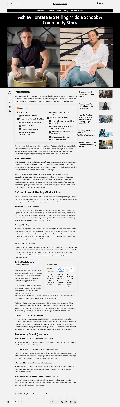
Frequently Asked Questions (58, 117)
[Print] (10, 111)
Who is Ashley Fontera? (29, 115)
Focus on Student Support (30, 129)
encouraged (20, 288)
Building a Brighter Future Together (59, 113)
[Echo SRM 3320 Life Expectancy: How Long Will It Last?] (51, 269)
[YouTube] (100, 3)
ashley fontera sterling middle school (35, 394)
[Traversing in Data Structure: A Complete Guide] (61, 269)
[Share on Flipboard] (66, 402)
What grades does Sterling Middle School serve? (61, 122)
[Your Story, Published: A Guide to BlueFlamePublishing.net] (105, 133)
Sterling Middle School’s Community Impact (28, 133)
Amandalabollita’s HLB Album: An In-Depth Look (86, 106)
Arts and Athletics (28, 126)
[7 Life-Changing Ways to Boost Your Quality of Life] (105, 144)
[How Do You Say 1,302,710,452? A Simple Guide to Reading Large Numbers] (105, 119)
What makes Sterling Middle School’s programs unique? (59, 138)
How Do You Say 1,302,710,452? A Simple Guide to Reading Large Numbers (85, 119)
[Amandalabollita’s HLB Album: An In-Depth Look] (105, 106)
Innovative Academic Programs (31, 122)
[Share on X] (10, 102)
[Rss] (102, 3)
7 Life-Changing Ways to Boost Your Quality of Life (87, 144)
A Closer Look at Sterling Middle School (31, 119)
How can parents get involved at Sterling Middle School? (61, 127)
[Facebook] (98, 3)
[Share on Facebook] (10, 98)
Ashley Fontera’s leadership (55, 146)
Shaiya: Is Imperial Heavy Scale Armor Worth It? (86, 94)
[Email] (10, 107)
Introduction (23, 112)
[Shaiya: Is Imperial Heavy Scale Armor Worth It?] (105, 94)
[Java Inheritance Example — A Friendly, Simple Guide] (70, 269)
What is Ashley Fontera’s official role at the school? (61, 133)
